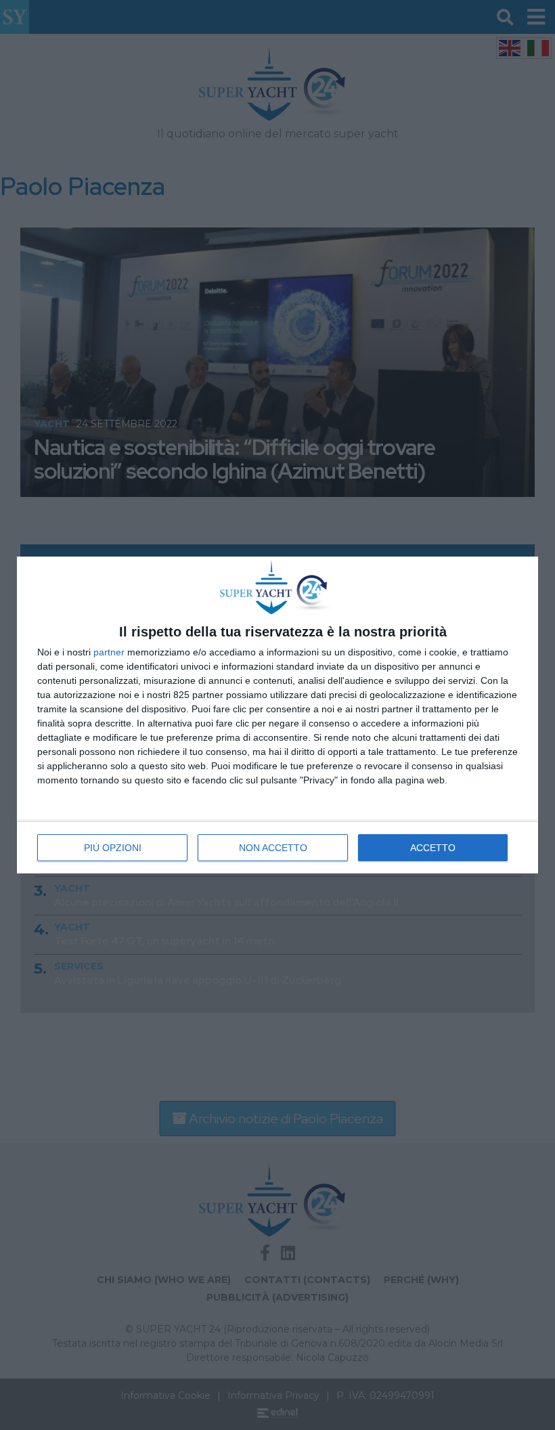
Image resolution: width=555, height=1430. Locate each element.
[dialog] (277, 715)
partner (109, 652)
